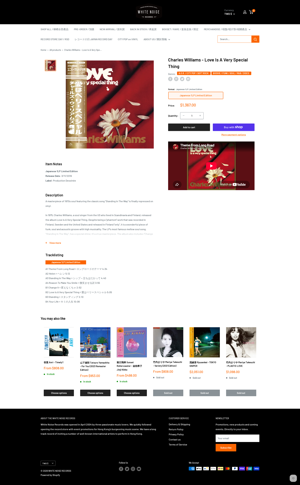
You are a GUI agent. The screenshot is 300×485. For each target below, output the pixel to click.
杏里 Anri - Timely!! (54, 362)
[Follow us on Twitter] (127, 469)
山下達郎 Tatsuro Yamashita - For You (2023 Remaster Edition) (94, 366)
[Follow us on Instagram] (133, 469)
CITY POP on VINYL (128, 39)
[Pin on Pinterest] (176, 78)
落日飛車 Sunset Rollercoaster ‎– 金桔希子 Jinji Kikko (129, 366)
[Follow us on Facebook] (121, 469)
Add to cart (189, 127)
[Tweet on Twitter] (182, 78)
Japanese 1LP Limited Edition (65, 262)
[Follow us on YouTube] (139, 469)
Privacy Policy (176, 434)
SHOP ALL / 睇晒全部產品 (54, 29)
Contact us (175, 439)
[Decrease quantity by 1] (183, 115)
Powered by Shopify (50, 475)
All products (55, 50)
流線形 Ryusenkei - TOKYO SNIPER (203, 364)
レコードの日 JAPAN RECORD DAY (93, 39)
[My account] (244, 12)
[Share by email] (188, 78)
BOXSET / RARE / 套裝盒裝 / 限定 (180, 29)
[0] (251, 12)
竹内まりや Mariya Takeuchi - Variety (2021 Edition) (167, 364)
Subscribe (226, 447)
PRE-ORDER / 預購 (84, 29)
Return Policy (176, 429)
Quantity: (173, 115)
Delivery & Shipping (179, 424)
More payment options (233, 134)
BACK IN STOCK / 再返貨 (143, 29)
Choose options (59, 393)
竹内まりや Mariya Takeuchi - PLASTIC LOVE (240, 364)
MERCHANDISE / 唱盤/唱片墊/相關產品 (225, 29)
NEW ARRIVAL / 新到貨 (112, 29)
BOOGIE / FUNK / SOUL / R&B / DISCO (231, 73)
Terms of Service (178, 444)
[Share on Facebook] (170, 78)
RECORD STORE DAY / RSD (55, 39)
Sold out (168, 393)
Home (43, 50)
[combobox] (234, 39)
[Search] (255, 39)
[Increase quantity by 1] (200, 115)
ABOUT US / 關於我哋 (155, 39)
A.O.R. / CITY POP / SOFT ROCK (194, 73)
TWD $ (45, 463)
